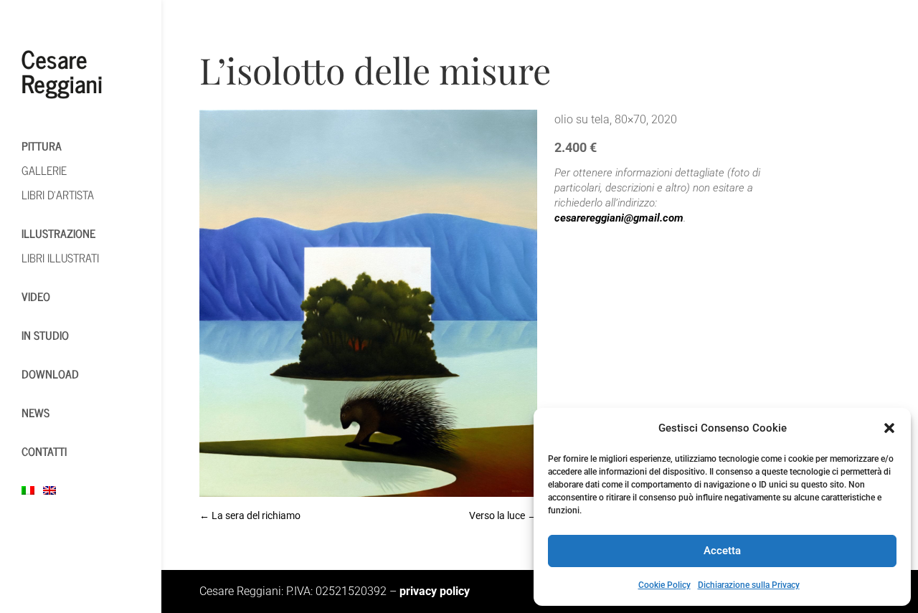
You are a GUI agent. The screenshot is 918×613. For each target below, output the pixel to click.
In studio (45, 334)
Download (50, 373)
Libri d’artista (58, 194)
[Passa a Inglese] (57, 489)
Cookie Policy (664, 585)
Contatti (44, 451)
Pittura (42, 145)
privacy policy (434, 591)
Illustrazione (58, 233)
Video (36, 296)
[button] (889, 428)
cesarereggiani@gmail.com (618, 218)
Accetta (722, 550)
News (35, 412)
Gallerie (44, 170)
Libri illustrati (60, 257)
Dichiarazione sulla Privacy (749, 585)
